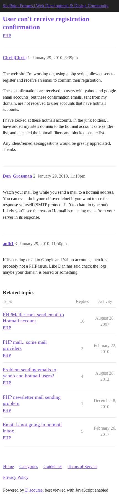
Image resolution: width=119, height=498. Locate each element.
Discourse (34, 490)
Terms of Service (82, 466)
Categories (28, 466)
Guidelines (52, 466)
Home (8, 466)
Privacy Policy (16, 477)
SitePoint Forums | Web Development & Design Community (55, 5)
